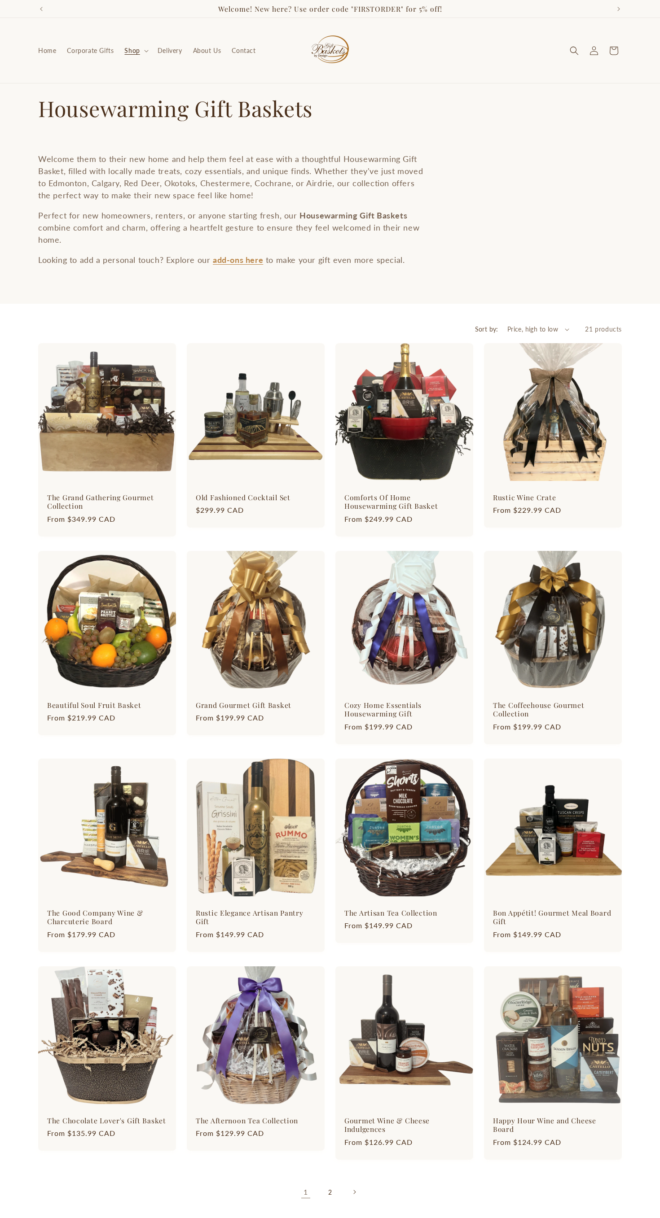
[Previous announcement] (41, 8)
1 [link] (306, 1191)
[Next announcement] (619, 8)
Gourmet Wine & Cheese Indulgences (387, 1125)
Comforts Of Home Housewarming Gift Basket (391, 502)
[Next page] (354, 1192)
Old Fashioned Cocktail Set (243, 497)
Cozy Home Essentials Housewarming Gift (382, 709)
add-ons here (238, 260)
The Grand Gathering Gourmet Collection (100, 502)
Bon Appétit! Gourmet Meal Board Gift (552, 917)
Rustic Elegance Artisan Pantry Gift (250, 917)
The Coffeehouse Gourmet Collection (539, 709)
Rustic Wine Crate (524, 497)
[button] (135, 50)
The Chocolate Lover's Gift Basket (106, 1120)
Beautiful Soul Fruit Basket (94, 705)
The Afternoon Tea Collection (247, 1120)
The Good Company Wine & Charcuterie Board (95, 917)
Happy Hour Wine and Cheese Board (544, 1125)
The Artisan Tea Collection (390, 912)
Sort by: (486, 329)
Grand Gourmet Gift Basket (243, 705)
